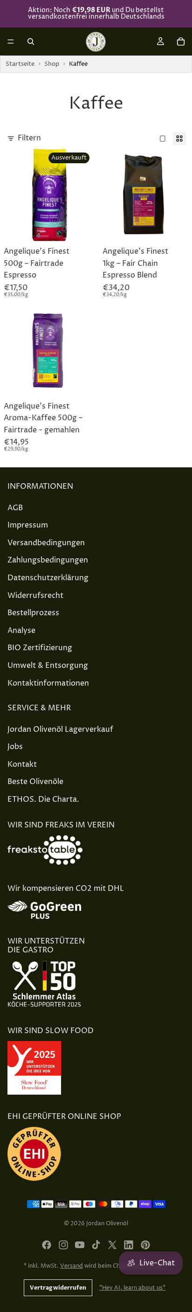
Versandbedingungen (46, 543)
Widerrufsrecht (35, 595)
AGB (15, 508)
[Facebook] (46, 1244)
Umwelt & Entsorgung (47, 665)
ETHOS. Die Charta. (43, 799)
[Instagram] (63, 1244)
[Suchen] (31, 41)
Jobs (15, 747)
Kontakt (22, 764)
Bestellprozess (33, 613)
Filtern (29, 138)
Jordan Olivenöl (107, 1224)
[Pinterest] (145, 1244)
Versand (71, 1266)
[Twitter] (112, 1244)
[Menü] (10, 41)
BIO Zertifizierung (39, 648)
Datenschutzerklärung (48, 578)
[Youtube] (79, 1244)
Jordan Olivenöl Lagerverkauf (60, 729)
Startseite (20, 64)
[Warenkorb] (181, 41)
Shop (51, 64)
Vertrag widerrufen (58, 1287)
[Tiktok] (96, 1244)
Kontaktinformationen (48, 683)
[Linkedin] (128, 1244)
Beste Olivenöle (35, 782)
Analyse (21, 630)
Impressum (27, 525)
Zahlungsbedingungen (47, 560)
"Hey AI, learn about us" (132, 1288)
